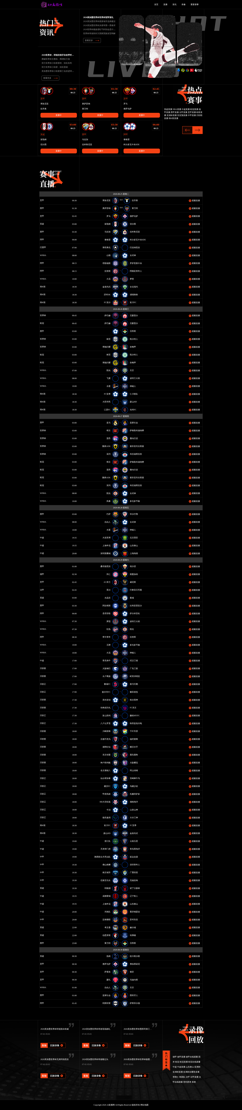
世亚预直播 (182, 115)
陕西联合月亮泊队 (102, 857)
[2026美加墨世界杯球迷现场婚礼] (94, 1042)
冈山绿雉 (134, 770)
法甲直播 (183, 112)
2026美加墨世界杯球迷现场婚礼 (96, 1029)
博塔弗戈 (106, 247)
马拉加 (107, 232)
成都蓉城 (106, 896)
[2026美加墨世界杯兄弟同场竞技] (53, 1072)
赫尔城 (133, 927)
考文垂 (107, 927)
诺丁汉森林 (135, 888)
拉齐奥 (135, 200)
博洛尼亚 (106, 200)
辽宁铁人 (134, 896)
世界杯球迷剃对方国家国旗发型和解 (99, 33)
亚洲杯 (197, 1067)
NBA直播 (177, 109)
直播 (165, 4)
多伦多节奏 (135, 501)
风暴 (109, 501)
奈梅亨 (133, 347)
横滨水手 (134, 747)
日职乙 (46, 684)
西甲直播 (175, 112)
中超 (49, 538)
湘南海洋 (134, 802)
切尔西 (133, 224)
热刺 (109, 956)
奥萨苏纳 (106, 208)
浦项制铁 (134, 295)
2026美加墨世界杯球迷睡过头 (95, 1059)
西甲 (45, 208)
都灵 (132, 972)
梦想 (132, 279)
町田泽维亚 (135, 676)
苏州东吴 (134, 919)
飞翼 (109, 378)
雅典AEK (106, 446)
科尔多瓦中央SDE (138, 240)
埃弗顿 (133, 935)
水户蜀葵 (106, 676)
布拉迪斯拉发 (136, 454)
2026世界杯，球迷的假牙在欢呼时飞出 (59, 55)
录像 (184, 4)
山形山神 (134, 810)
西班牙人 (134, 995)
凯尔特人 (134, 339)
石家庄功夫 (105, 880)
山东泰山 (134, 545)
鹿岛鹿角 (134, 755)
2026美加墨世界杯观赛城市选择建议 (99, 21)
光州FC (133, 410)
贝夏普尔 (134, 315)
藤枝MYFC (135, 715)
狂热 (109, 629)
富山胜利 (106, 715)
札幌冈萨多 (135, 794)
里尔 (109, 590)
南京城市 (106, 872)
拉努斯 (107, 271)
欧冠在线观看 (194, 1062)
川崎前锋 (106, 731)
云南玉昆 (134, 841)
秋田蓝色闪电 (136, 723)
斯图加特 (134, 574)
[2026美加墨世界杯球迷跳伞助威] (53, 1042)
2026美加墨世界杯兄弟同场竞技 (54, 1059)
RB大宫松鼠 (105, 802)
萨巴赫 (107, 315)
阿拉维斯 (106, 606)
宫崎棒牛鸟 (135, 778)
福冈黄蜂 (134, 739)
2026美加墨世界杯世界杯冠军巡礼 (98, 17)
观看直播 (195, 200)
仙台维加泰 (105, 778)
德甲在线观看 (192, 1057)
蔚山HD (133, 402)
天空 (132, 370)
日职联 (46, 668)
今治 (109, 810)
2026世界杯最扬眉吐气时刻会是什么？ (100, 29)
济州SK (107, 295)
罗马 (109, 216)
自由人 (107, 522)
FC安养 (107, 394)
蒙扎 (109, 980)
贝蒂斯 (133, 331)
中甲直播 (192, 115)
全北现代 (134, 287)
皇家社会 (134, 423)
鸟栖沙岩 (134, 786)
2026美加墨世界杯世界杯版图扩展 (139, 1059)
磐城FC (107, 684)
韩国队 (182, 1077)
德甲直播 (181, 1057)
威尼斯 (133, 582)
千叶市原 (134, 731)
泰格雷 (107, 240)
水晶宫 (107, 598)
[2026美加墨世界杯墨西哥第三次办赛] (136, 1042)
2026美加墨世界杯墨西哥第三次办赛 (140, 1029)
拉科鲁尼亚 (135, 232)
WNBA (50, 255)
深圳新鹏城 (105, 553)
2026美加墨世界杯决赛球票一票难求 (99, 25)
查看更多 (89, 40)
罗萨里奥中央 (136, 263)
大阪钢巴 (106, 668)
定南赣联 (106, 919)
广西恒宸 (134, 872)
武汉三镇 (134, 660)
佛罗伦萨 (134, 216)
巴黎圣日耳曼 (136, 590)
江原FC (107, 410)
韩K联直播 (173, 118)
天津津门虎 (105, 849)
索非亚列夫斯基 (137, 446)
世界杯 (45, 315)
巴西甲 (46, 247)
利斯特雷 (106, 1003)
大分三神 (134, 817)
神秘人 (133, 386)
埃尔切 (133, 566)
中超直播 (186, 109)
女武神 (133, 255)
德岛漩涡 (106, 817)
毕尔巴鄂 (134, 514)
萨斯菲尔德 (135, 1003)
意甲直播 (192, 112)
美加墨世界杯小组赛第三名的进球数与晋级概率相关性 (66, 71)
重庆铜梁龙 (135, 912)
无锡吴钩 (134, 880)
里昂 (109, 438)
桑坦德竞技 (105, 566)
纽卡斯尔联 (135, 956)
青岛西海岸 (135, 849)
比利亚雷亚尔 (136, 606)
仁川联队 (134, 394)
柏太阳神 (134, 700)
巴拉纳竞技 (135, 247)
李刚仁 (176, 1077)
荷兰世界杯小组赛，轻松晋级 (55, 67)
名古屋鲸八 (105, 770)
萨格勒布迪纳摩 (137, 430)
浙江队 (107, 841)
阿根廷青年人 (136, 271)
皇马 (109, 423)
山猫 (109, 255)
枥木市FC (106, 692)
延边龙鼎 (134, 857)
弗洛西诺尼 (135, 964)
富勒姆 (107, 224)
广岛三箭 (134, 668)
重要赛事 (195, 4)
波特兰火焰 (135, 378)
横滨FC (107, 786)
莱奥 (194, 1082)
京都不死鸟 (105, 739)
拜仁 (109, 574)
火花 (109, 279)
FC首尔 (107, 302)
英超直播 (168, 109)
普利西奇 (187, 1082)
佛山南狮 (106, 865)
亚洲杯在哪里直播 (191, 1072)
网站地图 (144, 1105)
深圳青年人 (135, 865)
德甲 (45, 574)
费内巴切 (134, 438)
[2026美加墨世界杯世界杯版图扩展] (136, 1072)
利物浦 (107, 888)
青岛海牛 (106, 660)
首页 (156, 4)
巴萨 (109, 514)
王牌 (109, 645)
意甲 (44, 200)
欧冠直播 (194, 109)
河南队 (107, 912)
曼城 (132, 598)
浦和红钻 (106, 747)
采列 (109, 454)
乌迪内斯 (134, 980)
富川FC (133, 302)
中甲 (45, 857)
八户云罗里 (105, 723)
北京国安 (134, 538)
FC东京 (133, 708)
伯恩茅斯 (106, 935)
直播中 (59, 115)
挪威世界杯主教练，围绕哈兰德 (56, 59)
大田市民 (106, 402)
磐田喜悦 (134, 692)
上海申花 (106, 545)
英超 (45, 224)
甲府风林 (106, 794)
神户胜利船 (105, 763)
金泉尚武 (106, 287)
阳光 (109, 370)
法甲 (44, 590)
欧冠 (45, 323)
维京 (109, 430)
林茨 (109, 339)
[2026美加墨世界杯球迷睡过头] (94, 1072)
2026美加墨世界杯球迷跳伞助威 (54, 1029)
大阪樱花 (134, 763)
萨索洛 (107, 972)
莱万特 (135, 208)
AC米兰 (107, 582)
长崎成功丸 (105, 708)
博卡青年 (106, 637)
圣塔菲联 (106, 613)
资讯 (174, 4)
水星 (109, 386)
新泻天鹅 (134, 684)
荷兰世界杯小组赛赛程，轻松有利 (57, 63)
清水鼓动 (106, 700)
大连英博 (106, 538)
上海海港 (134, 553)
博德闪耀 (106, 347)
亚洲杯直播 (172, 115)
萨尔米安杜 (135, 613)
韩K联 (46, 287)
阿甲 (45, 239)
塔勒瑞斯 (106, 263)
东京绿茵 (106, 755)
